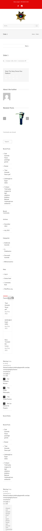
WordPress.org (8, 289)
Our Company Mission (6, 381)
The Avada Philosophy (6, 390)
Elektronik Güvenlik (7, 244)
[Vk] (13, 78)
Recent (10, 298)
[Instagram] (22, 6)
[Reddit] (9, 78)
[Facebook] (18, 6)
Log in (6, 274)
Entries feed (7, 278)
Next (26, 46)
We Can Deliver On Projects (7, 406)
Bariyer (6, 166)
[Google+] (20, 76)
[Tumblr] (17, 76)
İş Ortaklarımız (7, 250)
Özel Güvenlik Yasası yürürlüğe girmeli (7, 158)
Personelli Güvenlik (7, 256)
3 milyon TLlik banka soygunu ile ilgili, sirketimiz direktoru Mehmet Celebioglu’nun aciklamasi (8, 195)
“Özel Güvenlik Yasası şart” (7, 172)
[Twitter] (9, 76)
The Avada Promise (7, 398)
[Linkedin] (6, 78)
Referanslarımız (7, 262)
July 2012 (7, 230)
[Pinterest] (13, 76)
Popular (5, 298)
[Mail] (17, 78)
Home (33, 34)
